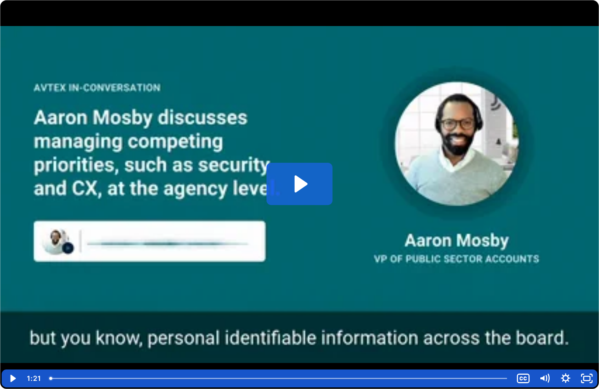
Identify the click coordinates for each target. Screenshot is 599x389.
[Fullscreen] (586, 378)
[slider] (279, 378)
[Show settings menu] (565, 378)
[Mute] (544, 378)
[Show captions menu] (523, 378)
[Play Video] (12, 378)
